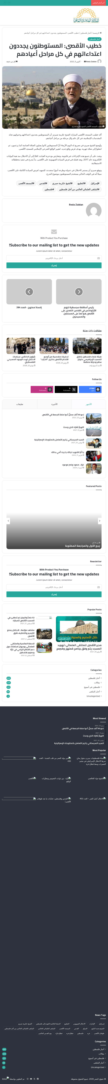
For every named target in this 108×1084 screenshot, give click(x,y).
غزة (88, 1033)
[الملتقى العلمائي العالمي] (86, 15)
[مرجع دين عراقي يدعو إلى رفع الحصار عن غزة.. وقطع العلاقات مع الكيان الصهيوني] (89, 786)
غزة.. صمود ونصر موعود (73, 465)
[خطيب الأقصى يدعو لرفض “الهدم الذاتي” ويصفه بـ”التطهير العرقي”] (19, 902)
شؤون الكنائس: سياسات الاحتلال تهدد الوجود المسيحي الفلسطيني (21, 359)
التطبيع (81, 183)
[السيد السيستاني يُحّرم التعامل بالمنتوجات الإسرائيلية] (94, 443)
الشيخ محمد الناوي (97, 1028)
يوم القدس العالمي (45, 1033)
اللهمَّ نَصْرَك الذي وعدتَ (73, 427)
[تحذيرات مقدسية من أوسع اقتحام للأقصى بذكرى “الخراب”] (54, 346)
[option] (54, 521)
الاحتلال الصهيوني (79, 1024)
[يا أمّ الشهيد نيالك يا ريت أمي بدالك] (94, 456)
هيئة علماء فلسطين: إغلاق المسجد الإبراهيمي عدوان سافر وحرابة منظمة (89, 359)
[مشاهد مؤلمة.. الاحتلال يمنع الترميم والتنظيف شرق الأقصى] (44, 634)
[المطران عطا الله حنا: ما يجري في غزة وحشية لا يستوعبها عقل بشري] (89, 766)
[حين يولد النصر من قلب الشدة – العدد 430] (54, 766)
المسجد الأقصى (25, 183)
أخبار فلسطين (85, 33)
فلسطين (49, 189)
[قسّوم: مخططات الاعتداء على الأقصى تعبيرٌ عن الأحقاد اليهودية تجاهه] (19, 786)
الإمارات (92, 1024)
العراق (85, 1028)
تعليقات (19, 404)
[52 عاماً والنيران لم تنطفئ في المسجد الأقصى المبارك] (44, 621)
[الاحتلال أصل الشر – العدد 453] (89, 806)
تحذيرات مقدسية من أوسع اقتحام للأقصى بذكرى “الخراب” (54, 358)
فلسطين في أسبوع (92, 687)
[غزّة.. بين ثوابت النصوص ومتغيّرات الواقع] (54, 786)
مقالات (97, 682)
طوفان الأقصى (99, 1033)
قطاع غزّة (59, 1033)
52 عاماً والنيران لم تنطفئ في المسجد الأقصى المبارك (21, 619)
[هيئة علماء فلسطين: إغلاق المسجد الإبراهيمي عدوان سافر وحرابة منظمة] (87, 346)
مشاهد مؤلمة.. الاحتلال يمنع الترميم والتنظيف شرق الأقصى (20, 633)
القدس (42, 183)
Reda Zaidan (91, 61)
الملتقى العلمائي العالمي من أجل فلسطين (78, 189)
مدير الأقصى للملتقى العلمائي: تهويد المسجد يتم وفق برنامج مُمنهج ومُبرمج (79, 647)
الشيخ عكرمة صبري (61, 183)
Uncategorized (93, 696)
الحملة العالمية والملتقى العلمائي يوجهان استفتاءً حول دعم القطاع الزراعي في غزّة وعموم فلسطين (20, 648)
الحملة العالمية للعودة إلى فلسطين (48, 1024)
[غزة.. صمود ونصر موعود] (94, 468)
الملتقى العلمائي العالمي (46, 1028)
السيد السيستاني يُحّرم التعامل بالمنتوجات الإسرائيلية (59, 440)
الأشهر (89, 404)
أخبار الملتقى (94, 691)
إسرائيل (94, 183)
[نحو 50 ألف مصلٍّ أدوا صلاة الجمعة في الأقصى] (94, 418)
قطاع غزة (69, 1033)
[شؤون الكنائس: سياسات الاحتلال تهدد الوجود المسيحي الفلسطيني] (20, 346)
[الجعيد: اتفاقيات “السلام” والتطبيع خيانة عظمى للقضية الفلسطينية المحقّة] (19, 766)
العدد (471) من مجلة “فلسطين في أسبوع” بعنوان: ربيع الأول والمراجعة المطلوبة (59, 3)
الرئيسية (96, 33)
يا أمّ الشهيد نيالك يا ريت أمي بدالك (67, 452)
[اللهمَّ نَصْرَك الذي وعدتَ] (94, 431)
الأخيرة (54, 404)
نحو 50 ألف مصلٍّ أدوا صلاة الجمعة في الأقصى (63, 414)
